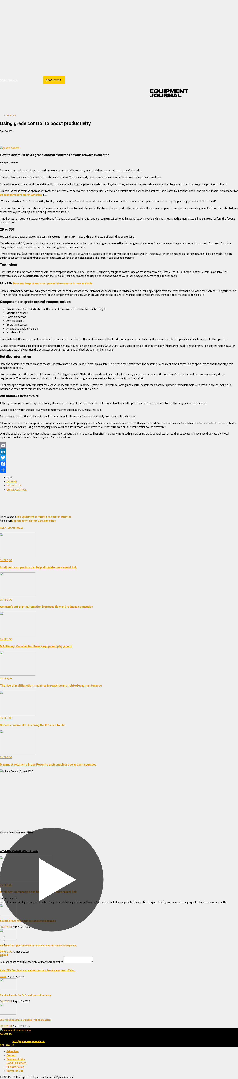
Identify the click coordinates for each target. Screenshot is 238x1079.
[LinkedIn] (119, 451)
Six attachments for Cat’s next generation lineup (25, 995)
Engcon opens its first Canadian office (34, 520)
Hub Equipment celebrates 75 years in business (43, 516)
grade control (16, 490)
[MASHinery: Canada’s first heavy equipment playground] (17, 635)
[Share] (119, 470)
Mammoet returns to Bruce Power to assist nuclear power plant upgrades (48, 764)
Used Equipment (16, 1063)
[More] (53, 136)
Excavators (14, 485)
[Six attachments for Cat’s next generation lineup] (8, 989)
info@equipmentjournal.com (28, 1041)
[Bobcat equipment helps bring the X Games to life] (17, 714)
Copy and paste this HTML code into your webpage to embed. (32, 962)
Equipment (6, 1001)
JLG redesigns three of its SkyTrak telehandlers (25, 1020)
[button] (184, 106)
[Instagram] (26, 80)
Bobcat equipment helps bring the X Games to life (32, 725)
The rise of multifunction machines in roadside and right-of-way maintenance (51, 685)
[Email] (41, 136)
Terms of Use (14, 1070)
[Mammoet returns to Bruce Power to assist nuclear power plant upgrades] (17, 753)
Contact (11, 1055)
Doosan (11, 481)
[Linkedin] (31, 80)
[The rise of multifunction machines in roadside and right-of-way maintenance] (17, 674)
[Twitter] (119, 458)
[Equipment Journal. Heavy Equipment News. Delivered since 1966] (169, 93)
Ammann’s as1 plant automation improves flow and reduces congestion (46, 606)
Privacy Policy (15, 1066)
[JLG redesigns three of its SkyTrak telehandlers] (8, 1013)
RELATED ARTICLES (11, 527)
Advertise (12, 1051)
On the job (11, 115)
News (3, 976)
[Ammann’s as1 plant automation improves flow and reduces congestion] (17, 595)
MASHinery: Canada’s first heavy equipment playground (36, 646)
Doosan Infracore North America (21, 194)
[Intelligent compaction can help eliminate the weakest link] (17, 556)
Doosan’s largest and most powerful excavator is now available (52, 283)
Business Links (15, 1059)
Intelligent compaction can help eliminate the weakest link (38, 567)
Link (2, 951)
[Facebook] (20, 80)
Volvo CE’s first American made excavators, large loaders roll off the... (37, 970)
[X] (37, 80)
